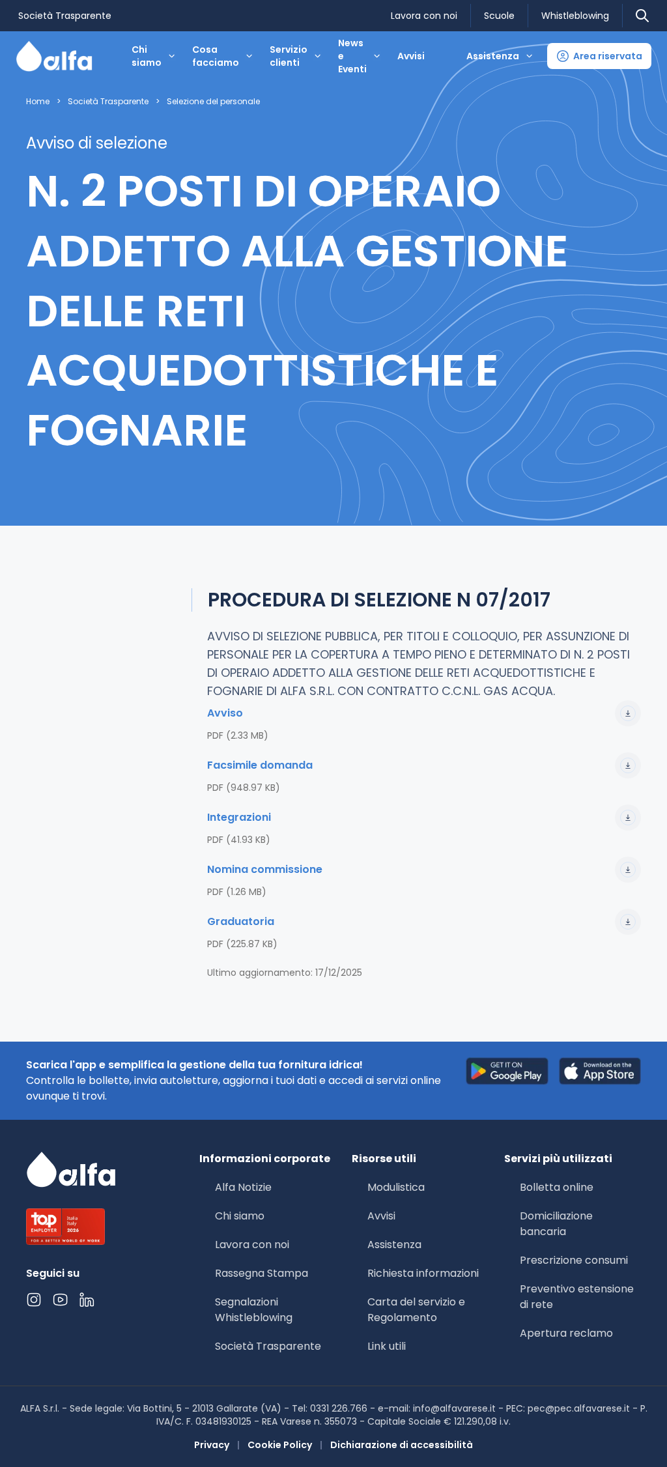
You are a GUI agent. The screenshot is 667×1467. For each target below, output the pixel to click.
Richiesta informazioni (423, 1273)
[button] (599, 56)
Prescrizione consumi (574, 1260)
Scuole (499, 15)
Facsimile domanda (260, 765)
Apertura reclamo (566, 1333)
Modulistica (396, 1187)
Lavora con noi (424, 15)
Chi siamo (239, 1215)
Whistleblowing (575, 15)
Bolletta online (556, 1187)
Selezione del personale (213, 101)
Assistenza (394, 1244)
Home (38, 101)
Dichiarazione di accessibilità (401, 1444)
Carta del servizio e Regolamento (416, 1309)
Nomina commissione (264, 869)
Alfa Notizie (243, 1187)
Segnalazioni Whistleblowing (253, 1309)
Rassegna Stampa (261, 1273)
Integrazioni (239, 817)
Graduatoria (240, 921)
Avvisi (411, 56)
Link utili (386, 1346)
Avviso (225, 712)
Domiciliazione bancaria (556, 1223)
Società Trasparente (64, 15)
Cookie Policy (280, 1444)
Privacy (211, 1444)
